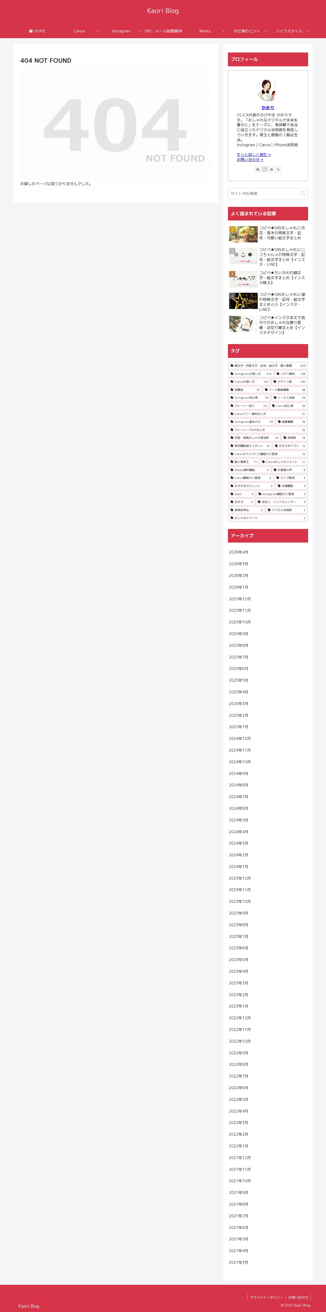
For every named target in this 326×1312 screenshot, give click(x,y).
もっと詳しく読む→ (254, 154)
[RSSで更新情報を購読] (278, 169)
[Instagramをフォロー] (265, 169)
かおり (268, 108)
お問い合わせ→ (250, 159)
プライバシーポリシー (266, 1297)
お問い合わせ (298, 1297)
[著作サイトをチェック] (258, 169)
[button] (303, 193)
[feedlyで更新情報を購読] (271, 169)
